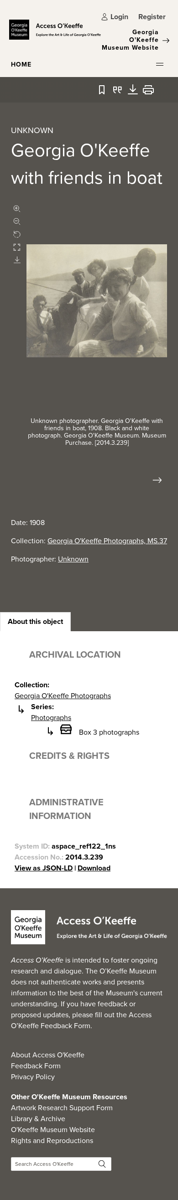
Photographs (51, 717)
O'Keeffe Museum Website (53, 1129)
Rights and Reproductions (52, 1140)
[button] (160, 64)
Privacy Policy (33, 1076)
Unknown (73, 559)
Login (119, 16)
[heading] (35, 621)
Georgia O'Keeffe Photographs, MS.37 (107, 541)
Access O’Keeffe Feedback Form (81, 1020)
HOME (21, 64)
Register (152, 16)
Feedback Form (36, 1066)
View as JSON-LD (44, 868)
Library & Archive (38, 1118)
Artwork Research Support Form (62, 1107)
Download (94, 868)
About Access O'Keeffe (47, 1055)
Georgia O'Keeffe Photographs (63, 695)
